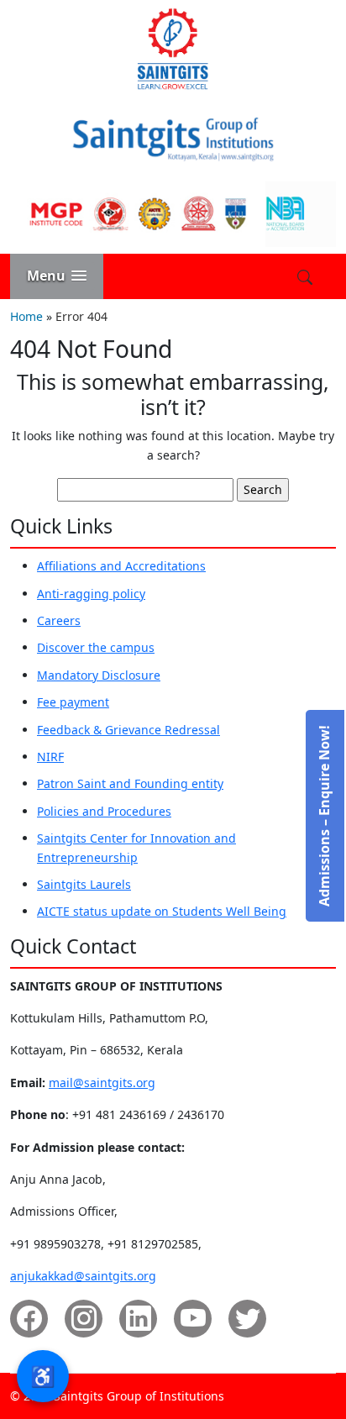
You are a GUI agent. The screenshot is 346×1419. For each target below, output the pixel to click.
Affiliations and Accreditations (121, 566)
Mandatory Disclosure (98, 675)
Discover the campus (96, 647)
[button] (56, 276)
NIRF (50, 757)
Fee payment (73, 702)
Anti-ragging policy (91, 594)
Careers (59, 620)
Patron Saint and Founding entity (130, 783)
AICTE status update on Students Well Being (161, 911)
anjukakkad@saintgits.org (83, 1276)
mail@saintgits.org (102, 1083)
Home (26, 316)
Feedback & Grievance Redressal (128, 730)
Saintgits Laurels (84, 884)
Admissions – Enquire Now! (324, 816)
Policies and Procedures (104, 811)
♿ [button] (42, 1376)
